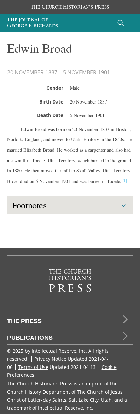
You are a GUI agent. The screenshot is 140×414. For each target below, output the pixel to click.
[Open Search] (121, 23)
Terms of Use (33, 367)
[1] (124, 180)
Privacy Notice (50, 359)
